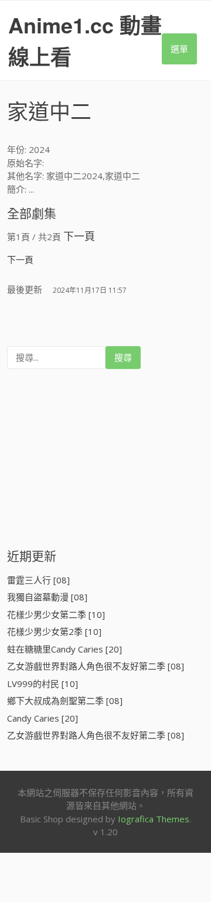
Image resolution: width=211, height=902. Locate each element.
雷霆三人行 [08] (38, 580)
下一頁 (79, 236)
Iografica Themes (153, 819)
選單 (179, 48)
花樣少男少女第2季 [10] (54, 631)
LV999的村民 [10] (42, 683)
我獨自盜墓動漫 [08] (47, 597)
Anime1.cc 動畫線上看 (85, 40)
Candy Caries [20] (42, 718)
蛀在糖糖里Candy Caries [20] (64, 649)
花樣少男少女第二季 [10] (56, 614)
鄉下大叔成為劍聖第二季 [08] (64, 700)
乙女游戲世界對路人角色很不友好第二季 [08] (95, 666)
